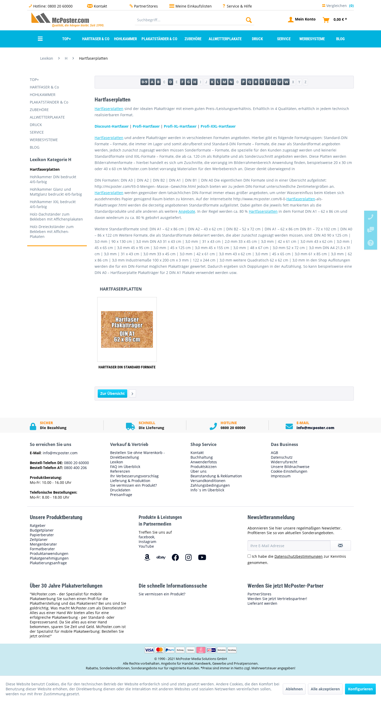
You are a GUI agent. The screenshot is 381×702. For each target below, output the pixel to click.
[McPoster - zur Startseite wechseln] (41, 19)
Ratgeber (38, 525)
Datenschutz (282, 457)
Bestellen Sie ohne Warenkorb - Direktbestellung (137, 455)
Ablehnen (294, 688)
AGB (274, 452)
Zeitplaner (39, 539)
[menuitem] (194, 20)
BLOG (34, 147)
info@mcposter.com (315, 427)
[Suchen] (248, 20)
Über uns (198, 471)
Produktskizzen (203, 466)
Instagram (147, 541)
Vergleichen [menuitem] (339, 5)
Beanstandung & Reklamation (216, 476)
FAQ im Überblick (125, 466)
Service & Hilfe (239, 6)
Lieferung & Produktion (130, 480)
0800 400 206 (75, 467)
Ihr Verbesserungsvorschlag (134, 476)
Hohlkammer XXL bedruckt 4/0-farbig (53, 204)
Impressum (281, 476)
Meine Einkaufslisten (193, 6)
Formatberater (42, 549)
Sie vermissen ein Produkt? (133, 485)
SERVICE (37, 132)
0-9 (144, 81)
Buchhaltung (201, 457)
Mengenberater (43, 544)
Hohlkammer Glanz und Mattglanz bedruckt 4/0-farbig (56, 192)
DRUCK (36, 124)
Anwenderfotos (203, 462)
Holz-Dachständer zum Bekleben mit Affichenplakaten (56, 217)
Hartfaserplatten (45, 169)
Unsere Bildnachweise (290, 466)
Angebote (187, 211)
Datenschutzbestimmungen (298, 556)
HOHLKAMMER (42, 94)
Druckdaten (120, 490)
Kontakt (100, 6)
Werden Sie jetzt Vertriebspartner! (277, 598)
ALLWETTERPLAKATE (47, 117)
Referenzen (120, 471)
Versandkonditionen (207, 480)
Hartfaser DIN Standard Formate (127, 367)
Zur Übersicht (112, 393)
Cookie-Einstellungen (289, 471)
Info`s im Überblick (207, 490)
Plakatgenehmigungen (49, 558)
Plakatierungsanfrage (48, 563)
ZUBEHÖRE (39, 109)
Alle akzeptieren (325, 688)
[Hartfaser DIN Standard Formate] (127, 329)
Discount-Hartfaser (112, 126)
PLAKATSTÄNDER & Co (49, 102)
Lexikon (116, 462)
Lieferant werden (262, 603)
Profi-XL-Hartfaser (180, 126)
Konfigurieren (360, 688)
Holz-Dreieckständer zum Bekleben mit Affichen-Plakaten (52, 231)
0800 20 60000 (76, 462)
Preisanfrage (121, 494)
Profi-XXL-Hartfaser (218, 126)
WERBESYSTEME (44, 139)
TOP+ (34, 79)
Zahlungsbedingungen (210, 485)
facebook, (147, 536)
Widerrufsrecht (284, 462)
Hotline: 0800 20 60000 (53, 6)
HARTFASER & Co (44, 87)
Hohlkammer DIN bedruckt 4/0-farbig (53, 179)
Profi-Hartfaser (146, 126)
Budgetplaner (42, 530)
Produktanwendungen (49, 553)
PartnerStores (146, 6)
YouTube (146, 546)
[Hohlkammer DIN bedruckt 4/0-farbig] (132, 393)
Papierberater (42, 535)
